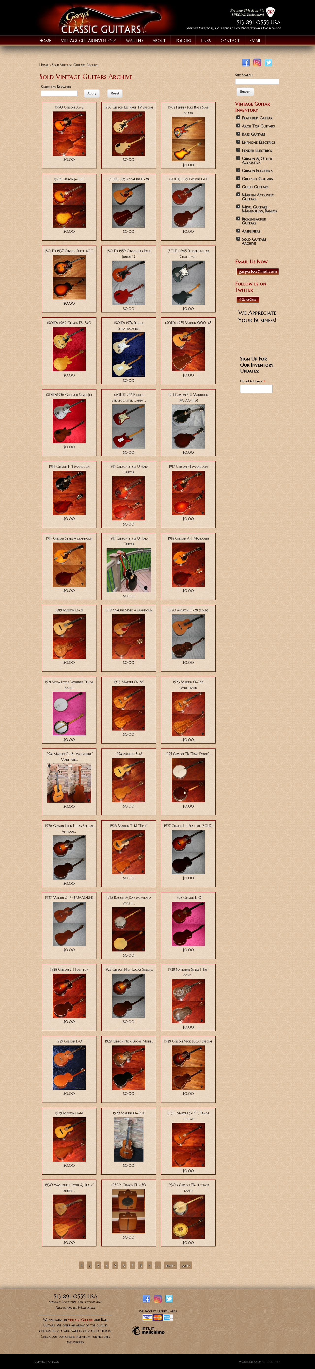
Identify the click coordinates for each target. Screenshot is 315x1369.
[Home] (106, 33)
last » (186, 1265)
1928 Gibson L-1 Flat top (69, 969)
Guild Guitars (255, 186)
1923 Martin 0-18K (129, 682)
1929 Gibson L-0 (69, 1041)
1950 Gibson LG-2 (69, 107)
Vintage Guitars (80, 1320)
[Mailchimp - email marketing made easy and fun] (148, 1335)
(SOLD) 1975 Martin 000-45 (188, 323)
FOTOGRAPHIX (271, 1361)
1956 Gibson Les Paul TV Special (128, 107)
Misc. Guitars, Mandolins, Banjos (259, 209)
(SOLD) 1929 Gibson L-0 (188, 179)
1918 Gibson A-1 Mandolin (188, 538)
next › (170, 1265)
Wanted (134, 40)
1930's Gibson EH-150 (128, 1185)
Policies (183, 40)
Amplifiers (251, 231)
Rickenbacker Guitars (254, 221)
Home (45, 40)
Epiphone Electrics (258, 142)
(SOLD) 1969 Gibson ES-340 (69, 323)
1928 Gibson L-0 (188, 897)
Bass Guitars (254, 134)
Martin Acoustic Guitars (258, 197)
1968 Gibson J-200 (69, 179)
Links (206, 40)
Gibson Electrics (257, 170)
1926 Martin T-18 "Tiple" (129, 826)
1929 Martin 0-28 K (129, 1113)
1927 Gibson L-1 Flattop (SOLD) (188, 826)
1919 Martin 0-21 (69, 610)
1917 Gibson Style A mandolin (69, 538)
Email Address (252, 381)
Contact (230, 40)
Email (255, 40)
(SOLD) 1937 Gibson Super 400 (69, 251)
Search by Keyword (56, 87)
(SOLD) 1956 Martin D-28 (129, 179)
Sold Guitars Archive (254, 241)
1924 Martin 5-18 (128, 754)
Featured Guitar (257, 118)
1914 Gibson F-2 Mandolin (69, 466)
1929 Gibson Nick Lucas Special (188, 1041)
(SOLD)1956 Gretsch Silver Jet (69, 394)
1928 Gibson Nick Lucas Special (129, 969)
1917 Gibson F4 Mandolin (188, 466)
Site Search (243, 75)
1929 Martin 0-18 (69, 1113)
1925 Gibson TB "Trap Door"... (188, 754)
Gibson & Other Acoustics (257, 160)
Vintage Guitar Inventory (88, 40)
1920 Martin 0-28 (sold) (188, 610)
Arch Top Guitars (258, 126)
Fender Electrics (257, 150)
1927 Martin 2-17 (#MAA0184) (69, 897)
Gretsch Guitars (257, 178)
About (159, 40)
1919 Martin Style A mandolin (128, 610)
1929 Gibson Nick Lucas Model (129, 1041)
